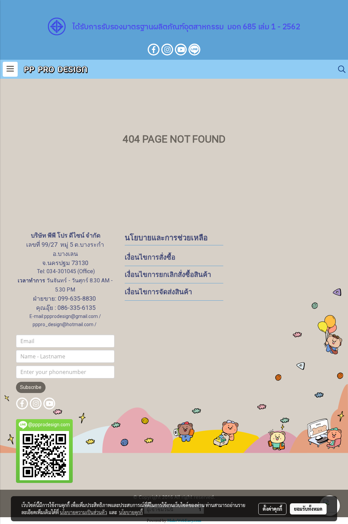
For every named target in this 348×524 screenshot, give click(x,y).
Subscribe (30, 387)
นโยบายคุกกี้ (131, 512)
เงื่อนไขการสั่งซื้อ (150, 257)
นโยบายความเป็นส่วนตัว (83, 512)
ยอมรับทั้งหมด (308, 509)
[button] (339, 69)
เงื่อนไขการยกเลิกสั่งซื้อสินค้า (168, 274)
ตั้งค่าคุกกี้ (272, 509)
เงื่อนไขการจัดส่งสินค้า (158, 292)
